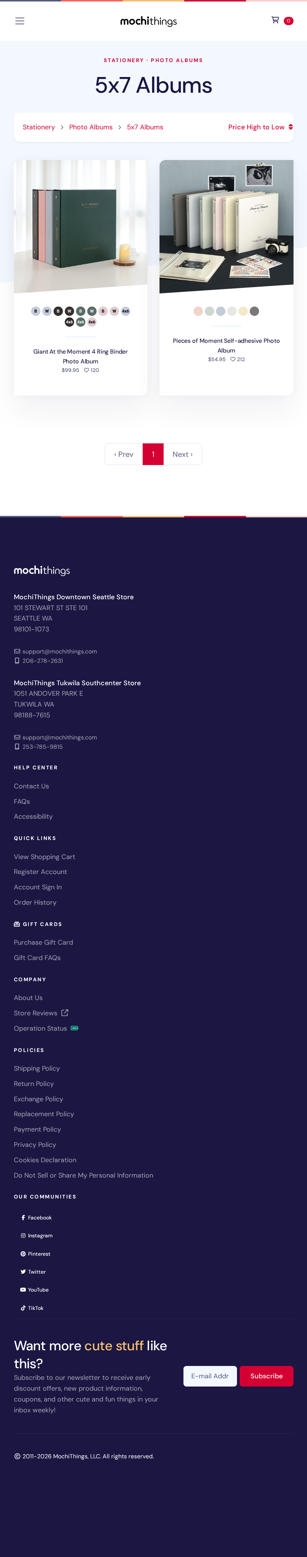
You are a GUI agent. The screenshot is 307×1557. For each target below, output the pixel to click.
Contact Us (31, 786)
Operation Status (41, 1028)
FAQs (22, 801)
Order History (35, 902)
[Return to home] (149, 20)
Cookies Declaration (45, 1160)
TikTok (38, 1307)
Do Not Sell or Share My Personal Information (83, 1175)
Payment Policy (37, 1129)
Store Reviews (36, 1013)
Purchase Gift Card (43, 942)
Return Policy (34, 1083)
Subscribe (272, 1376)
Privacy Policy (35, 1144)
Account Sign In (38, 887)
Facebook (42, 1217)
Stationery (124, 60)
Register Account (40, 871)
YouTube (41, 1289)
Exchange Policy (38, 1099)
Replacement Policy (44, 1114)
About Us (28, 997)
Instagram (43, 1235)
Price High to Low (257, 127)
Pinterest (42, 1253)
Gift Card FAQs (37, 957)
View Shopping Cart (44, 856)
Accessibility (33, 816)
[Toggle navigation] (20, 20)
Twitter (39, 1271)
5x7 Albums (153, 85)
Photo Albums (177, 60)
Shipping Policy (37, 1068)
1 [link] (153, 454)
